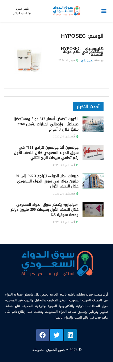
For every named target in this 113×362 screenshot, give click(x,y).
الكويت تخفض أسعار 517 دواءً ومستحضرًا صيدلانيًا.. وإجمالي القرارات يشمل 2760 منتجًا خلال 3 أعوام (46, 124)
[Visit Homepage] (66, 11)
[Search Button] (6, 11)
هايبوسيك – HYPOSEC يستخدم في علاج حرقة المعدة (82, 51)
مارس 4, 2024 (67, 60)
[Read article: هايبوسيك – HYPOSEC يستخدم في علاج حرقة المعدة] (28, 60)
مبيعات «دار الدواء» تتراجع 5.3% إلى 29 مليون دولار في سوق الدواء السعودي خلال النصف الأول (47, 181)
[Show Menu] (103, 11)
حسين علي (87, 60)
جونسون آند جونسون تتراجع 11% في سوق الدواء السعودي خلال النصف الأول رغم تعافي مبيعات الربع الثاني (46, 152)
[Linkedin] (70, 335)
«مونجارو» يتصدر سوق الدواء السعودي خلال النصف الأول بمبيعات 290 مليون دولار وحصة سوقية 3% (45, 209)
